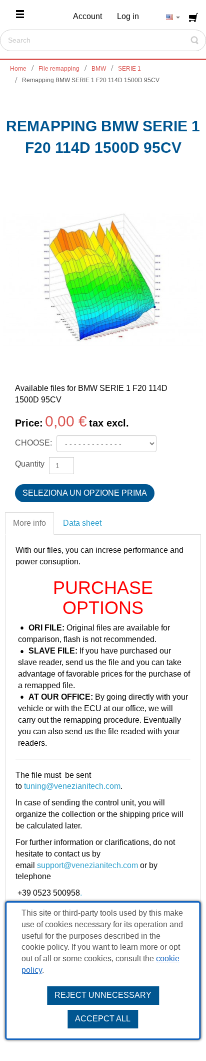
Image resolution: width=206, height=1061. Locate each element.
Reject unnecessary (103, 995)
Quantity (29, 464)
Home (18, 68)
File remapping (59, 68)
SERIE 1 (129, 68)
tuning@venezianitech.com (72, 786)
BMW (99, 68)
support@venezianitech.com (87, 865)
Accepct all (102, 1018)
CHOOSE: (34, 443)
